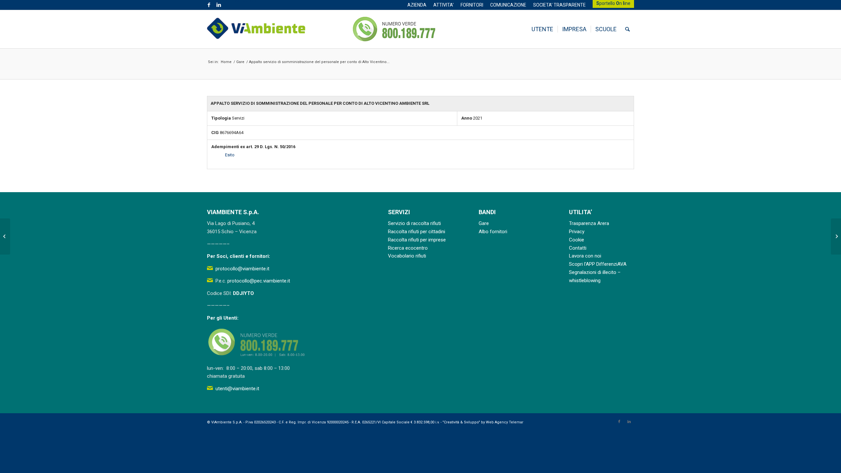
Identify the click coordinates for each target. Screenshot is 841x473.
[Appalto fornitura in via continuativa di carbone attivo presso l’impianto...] (5, 236)
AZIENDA (416, 5)
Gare (484, 223)
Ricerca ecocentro (408, 248)
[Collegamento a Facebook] (209, 5)
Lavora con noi (585, 256)
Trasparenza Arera (589, 223)
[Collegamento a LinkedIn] (219, 5)
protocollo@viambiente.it (242, 269)
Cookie (576, 240)
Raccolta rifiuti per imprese (417, 240)
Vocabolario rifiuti (407, 256)
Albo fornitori (493, 232)
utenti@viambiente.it (237, 389)
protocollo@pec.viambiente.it (258, 281)
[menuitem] (417, 5)
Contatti (577, 248)
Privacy (576, 232)
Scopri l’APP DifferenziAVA (597, 264)
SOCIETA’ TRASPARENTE (559, 5)
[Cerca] (627, 29)
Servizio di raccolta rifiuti (414, 223)
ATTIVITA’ (443, 5)
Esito (230, 154)
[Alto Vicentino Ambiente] (256, 29)
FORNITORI (472, 5)
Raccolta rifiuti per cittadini (416, 232)
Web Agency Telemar (504, 422)
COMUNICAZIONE (508, 5)
